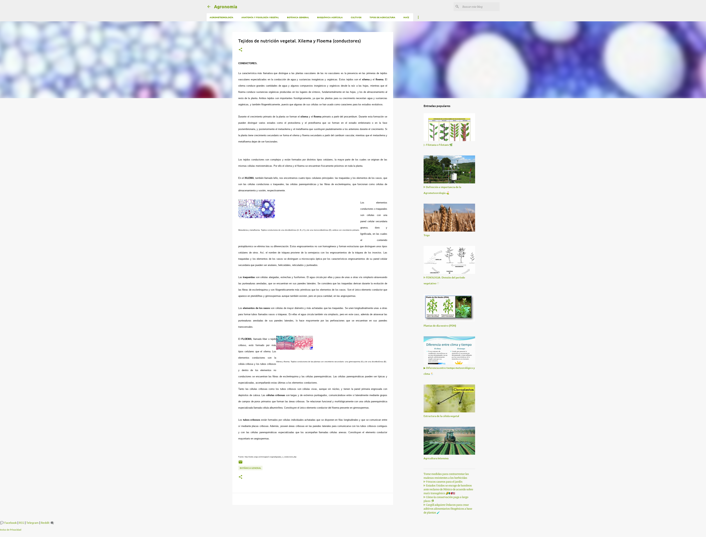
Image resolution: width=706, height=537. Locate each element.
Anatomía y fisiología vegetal (260, 17)
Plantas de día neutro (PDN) (440, 325)
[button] (240, 49)
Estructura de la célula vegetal (441, 416)
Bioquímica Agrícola (330, 17)
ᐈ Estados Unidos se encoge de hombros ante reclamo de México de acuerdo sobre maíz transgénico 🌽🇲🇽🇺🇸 (448, 489)
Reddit (45, 522)
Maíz (406, 17)
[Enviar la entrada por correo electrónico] (240, 463)
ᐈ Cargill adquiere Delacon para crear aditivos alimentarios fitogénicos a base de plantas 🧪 (448, 508)
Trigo (427, 235)
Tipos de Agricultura (382, 17)
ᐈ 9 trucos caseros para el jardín (443, 481)
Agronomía (225, 6)
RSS (21, 522)
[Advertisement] (412, 159)
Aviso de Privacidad (10, 529)
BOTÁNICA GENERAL (298, 17)
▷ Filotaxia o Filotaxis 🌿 (438, 144)
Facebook (10, 522)
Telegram (32, 522)
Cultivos (356, 17)
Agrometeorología (221, 17)
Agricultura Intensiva (436, 458)
